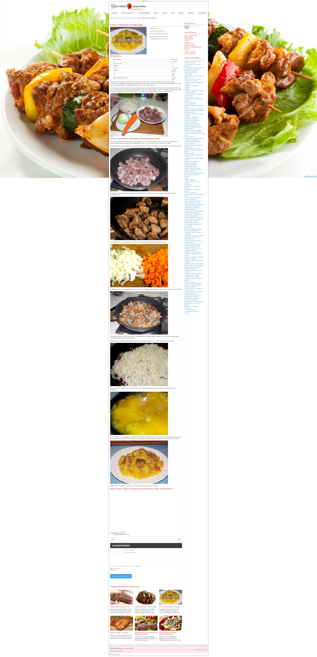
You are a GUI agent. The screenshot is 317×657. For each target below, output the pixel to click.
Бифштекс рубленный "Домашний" (191, 73)
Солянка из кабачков (190, 268)
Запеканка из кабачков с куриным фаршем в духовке (194, 111)
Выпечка (187, 48)
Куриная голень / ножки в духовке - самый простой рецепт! (194, 139)
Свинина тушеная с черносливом (145, 607)
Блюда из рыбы (189, 39)
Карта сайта (197, 649)
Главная (114, 13)
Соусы (186, 50)
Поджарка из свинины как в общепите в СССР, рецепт (192, 206)
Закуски (187, 42)
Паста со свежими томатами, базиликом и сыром (193, 198)
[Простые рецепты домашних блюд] (128, 6)
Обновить (113, 570)
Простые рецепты (127, 13)
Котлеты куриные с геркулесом (193, 132)
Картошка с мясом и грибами (193, 130)
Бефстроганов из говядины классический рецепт (168, 633)
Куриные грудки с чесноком (119, 633)
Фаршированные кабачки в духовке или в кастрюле (192, 295)
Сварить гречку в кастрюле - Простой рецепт (193, 238)
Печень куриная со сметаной (193, 201)
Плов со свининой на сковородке (170, 607)
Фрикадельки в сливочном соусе (194, 301)
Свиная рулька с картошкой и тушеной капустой (193, 241)
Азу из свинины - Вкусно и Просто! (194, 67)
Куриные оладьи (189, 153)
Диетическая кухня (190, 53)
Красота (181, 13)
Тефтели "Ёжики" (189, 282)
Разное (190, 13)
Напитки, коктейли (190, 52)
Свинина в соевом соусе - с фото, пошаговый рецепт (194, 249)
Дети (172, 13)
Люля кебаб (188, 184)
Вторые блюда (189, 37)
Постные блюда (189, 43)
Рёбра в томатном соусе (191, 222)
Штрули (187, 313)
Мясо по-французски (190, 193)
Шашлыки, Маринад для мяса (193, 47)
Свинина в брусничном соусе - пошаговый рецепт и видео (193, 244)
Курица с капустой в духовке (193, 168)
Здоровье (202, 13)
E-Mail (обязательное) (131, 552)
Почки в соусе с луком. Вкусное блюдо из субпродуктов (193, 215)
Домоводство (144, 13)
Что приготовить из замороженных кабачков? (192, 310)
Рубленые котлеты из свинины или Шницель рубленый (146, 633)
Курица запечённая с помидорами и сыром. (191, 165)
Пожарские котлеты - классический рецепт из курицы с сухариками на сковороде (194, 210)
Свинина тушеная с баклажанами (194, 263)
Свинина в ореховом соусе (192, 247)
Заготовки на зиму (190, 45)
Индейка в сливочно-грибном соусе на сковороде (193, 61)
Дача (155, 13)
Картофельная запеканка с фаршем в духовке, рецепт (192, 124)
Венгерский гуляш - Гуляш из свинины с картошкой (193, 80)
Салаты (187, 40)
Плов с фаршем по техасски (192, 202)
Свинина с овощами (190, 258)
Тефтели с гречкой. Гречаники (193, 283)
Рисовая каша (188, 227)
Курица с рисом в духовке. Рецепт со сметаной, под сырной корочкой (194, 174)
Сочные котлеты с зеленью (192, 277)
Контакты (204, 649)
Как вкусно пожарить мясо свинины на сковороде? (192, 117)
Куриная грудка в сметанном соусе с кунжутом (193, 142)
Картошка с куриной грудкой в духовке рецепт (193, 127)
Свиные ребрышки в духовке (119, 607)
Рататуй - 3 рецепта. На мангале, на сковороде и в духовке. (194, 220)
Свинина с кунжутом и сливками (194, 257)
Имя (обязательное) (130, 549)
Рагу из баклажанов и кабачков (193, 217)
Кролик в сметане (190, 137)
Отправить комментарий (121, 576)
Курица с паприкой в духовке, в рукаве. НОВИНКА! (194, 170)
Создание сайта (113, 651)
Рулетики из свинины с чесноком (194, 235)
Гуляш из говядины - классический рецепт (191, 103)
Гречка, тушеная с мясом (192, 97)
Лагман (187, 178)
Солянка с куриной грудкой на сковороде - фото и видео (193, 274)
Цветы (165, 13)
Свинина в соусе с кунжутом (193, 252)
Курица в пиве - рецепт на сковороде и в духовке (192, 162)
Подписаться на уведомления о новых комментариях (126, 566)
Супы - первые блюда (191, 35)
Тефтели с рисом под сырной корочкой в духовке (193, 285)
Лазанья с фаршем (190, 179)
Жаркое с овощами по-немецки (193, 109)
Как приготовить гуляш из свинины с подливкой (192, 121)
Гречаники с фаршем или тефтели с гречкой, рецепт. (194, 91)
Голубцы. (187, 89)
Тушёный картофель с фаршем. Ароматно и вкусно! (194, 292)
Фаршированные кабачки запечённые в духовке (192, 299)
